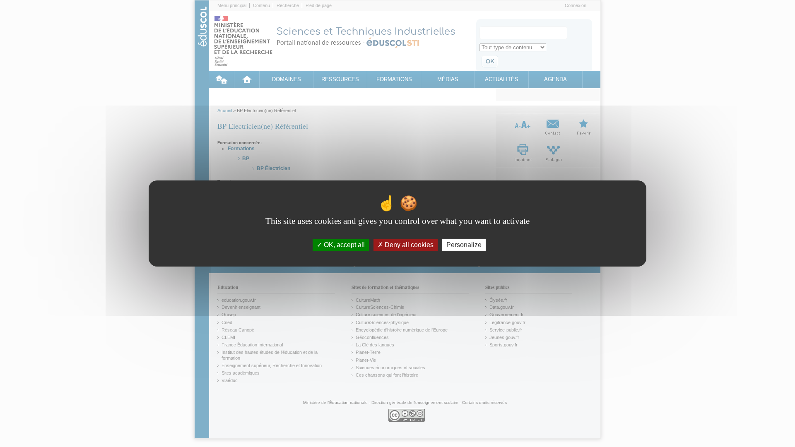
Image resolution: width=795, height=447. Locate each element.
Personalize (464, 244)
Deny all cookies (408, 244)
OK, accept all (343, 244)
